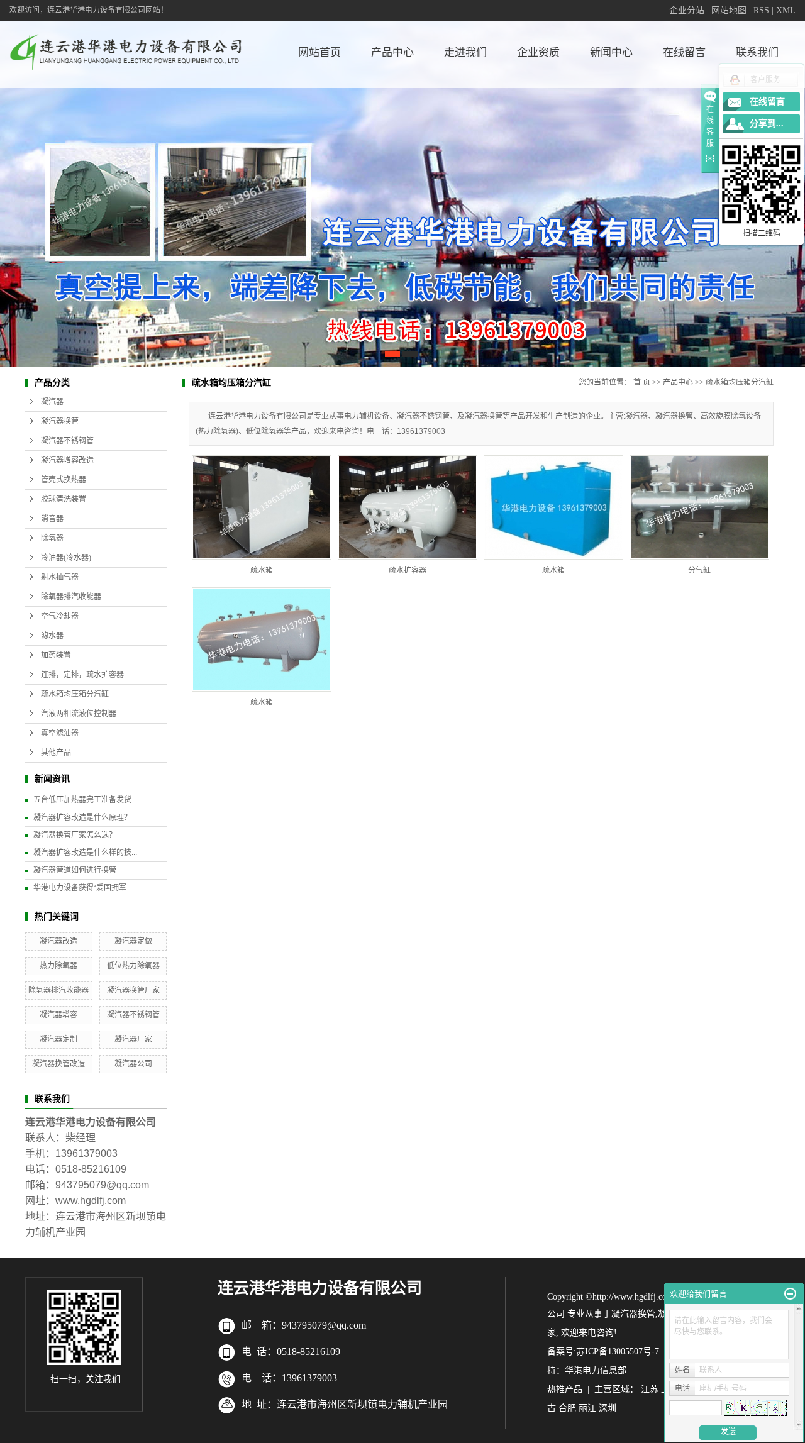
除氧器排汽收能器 (71, 596)
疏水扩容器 (407, 570)
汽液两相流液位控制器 (78, 713)
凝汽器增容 (58, 1014)
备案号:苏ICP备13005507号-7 (603, 1351)
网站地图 (729, 10)
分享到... (767, 123)
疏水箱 (261, 570)
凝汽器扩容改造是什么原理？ (82, 817)
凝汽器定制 (58, 1039)
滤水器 (52, 635)
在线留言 (684, 52)
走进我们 (465, 52)
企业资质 (538, 52)
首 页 (641, 382)
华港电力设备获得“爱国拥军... (82, 887)
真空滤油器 (60, 733)
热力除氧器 (58, 965)
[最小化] (790, 1294)
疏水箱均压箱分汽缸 (75, 694)
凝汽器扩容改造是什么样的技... (85, 852)
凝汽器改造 (58, 941)
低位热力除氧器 (133, 965)
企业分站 (686, 10)
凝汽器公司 (133, 1063)
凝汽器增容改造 (67, 460)
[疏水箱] (261, 507)
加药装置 (56, 655)
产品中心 (392, 52)
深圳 (607, 1408)
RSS (761, 10)
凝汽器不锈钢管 (67, 440)
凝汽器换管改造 (58, 1063)
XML (786, 10)
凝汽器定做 (133, 941)
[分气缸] (699, 507)
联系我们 (757, 52)
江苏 (649, 1389)
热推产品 (564, 1389)
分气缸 (699, 570)
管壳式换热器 (63, 479)
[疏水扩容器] (407, 507)
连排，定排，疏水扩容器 (82, 674)
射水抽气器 (60, 577)
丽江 (587, 1408)
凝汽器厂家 (133, 1039)
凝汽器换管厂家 (133, 990)
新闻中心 (611, 52)
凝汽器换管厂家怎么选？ (74, 835)
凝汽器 (52, 401)
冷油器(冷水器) (66, 557)
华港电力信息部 (595, 1370)
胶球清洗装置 (63, 499)
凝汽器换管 (60, 421)
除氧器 (52, 538)
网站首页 (319, 52)
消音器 (52, 518)
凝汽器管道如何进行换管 (74, 870)
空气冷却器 (60, 616)
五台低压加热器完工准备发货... (85, 799)
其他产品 (56, 752)
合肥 (567, 1408)
